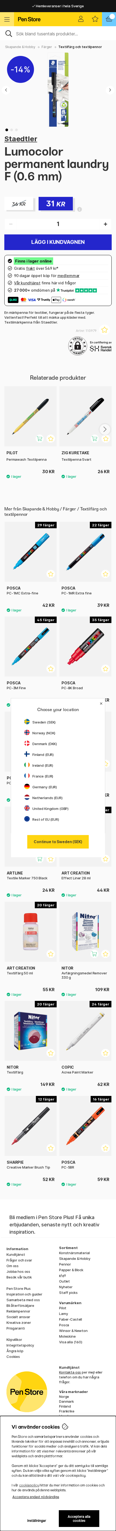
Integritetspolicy (20, 1345)
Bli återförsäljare (20, 1305)
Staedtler (20, 138)
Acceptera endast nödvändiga (35, 1497)
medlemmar (68, 275)
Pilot (62, 1308)
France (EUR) (42, 776)
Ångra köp (14, 1351)
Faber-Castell (70, 1319)
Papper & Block (71, 1270)
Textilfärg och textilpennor (80, 47)
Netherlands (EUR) (47, 798)
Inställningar (36, 1521)
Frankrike (66, 1411)
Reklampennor (18, 1311)
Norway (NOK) (43, 733)
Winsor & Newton (73, 1330)
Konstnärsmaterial (74, 1253)
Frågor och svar (19, 1260)
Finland (65, 1406)
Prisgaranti (15, 1328)
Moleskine (67, 1336)
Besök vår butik (19, 1277)
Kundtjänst (15, 1254)
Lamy (63, 1313)
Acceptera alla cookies (79, 1519)
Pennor (65, 1264)
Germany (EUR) (44, 787)
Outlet (64, 1281)
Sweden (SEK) (44, 722)
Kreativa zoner (18, 1322)
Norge (64, 1396)
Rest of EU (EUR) (45, 819)
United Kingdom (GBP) (50, 808)
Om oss (12, 1266)
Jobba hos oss (18, 1271)
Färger (47, 47)
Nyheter (66, 1287)
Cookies (13, 1356)
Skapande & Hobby (20, 47)
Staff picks (68, 1292)
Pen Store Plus (18, 1288)
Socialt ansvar (18, 1317)
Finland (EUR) (43, 754)
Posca (64, 1325)
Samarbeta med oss (23, 1300)
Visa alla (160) (70, 1342)
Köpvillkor (14, 1339)
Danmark (66, 1401)
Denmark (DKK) (44, 744)
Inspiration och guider (24, 1294)
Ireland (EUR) (42, 765)
